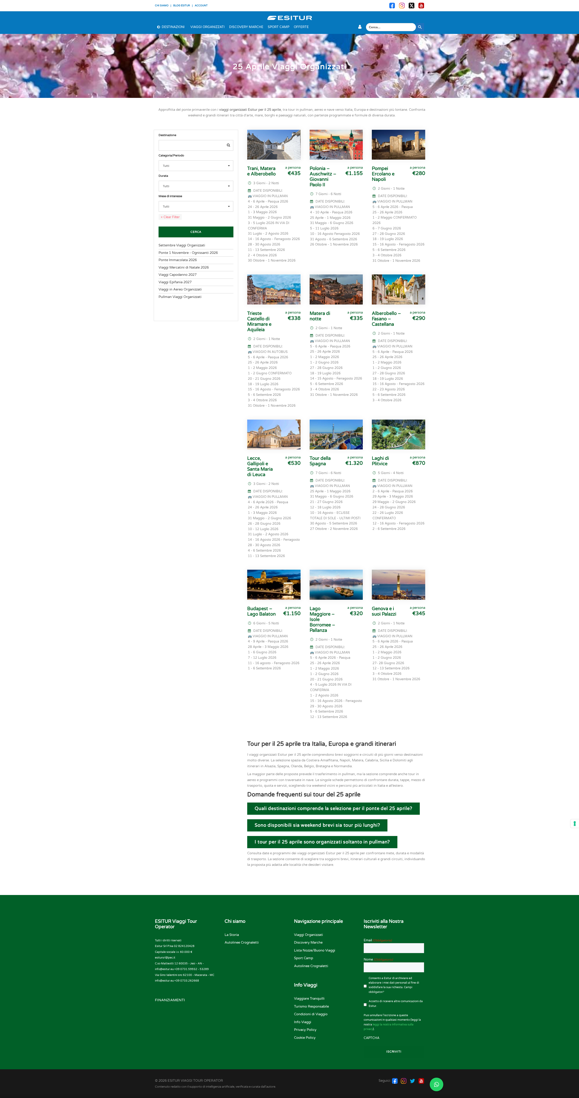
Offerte (301, 27)
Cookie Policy (305, 1038)
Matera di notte (320, 316)
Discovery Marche (246, 27)
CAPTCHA (371, 1038)
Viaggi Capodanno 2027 (178, 275)
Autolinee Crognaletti (242, 942)
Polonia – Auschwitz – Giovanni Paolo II (323, 177)
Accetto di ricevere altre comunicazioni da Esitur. (396, 1003)
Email (378, 940)
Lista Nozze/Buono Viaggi (314, 950)
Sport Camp (278, 27)
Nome (378, 959)
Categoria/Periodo (171, 155)
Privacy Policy (305, 1030)
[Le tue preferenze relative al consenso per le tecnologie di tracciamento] (574, 823)
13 (410, 735)
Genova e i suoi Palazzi (384, 611)
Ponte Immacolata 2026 (178, 260)
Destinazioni (173, 27)
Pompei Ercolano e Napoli (383, 174)
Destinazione (167, 135)
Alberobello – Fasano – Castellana (386, 319)
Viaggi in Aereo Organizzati (180, 289)
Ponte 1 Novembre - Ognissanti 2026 (188, 253)
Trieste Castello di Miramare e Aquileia (259, 322)
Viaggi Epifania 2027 (175, 282)
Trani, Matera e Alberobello (261, 171)
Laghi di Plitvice (380, 461)
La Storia (232, 935)
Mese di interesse (170, 196)
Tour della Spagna (320, 461)
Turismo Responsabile (311, 1006)
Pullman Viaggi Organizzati (180, 297)
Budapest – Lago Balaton (261, 611)
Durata (163, 176)
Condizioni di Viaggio (310, 1014)
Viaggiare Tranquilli (309, 998)
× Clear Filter (170, 217)
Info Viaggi (302, 1022)
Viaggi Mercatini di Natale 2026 (184, 267)
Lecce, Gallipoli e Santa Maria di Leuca (260, 466)
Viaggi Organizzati (207, 27)
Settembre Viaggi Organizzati (182, 245)
